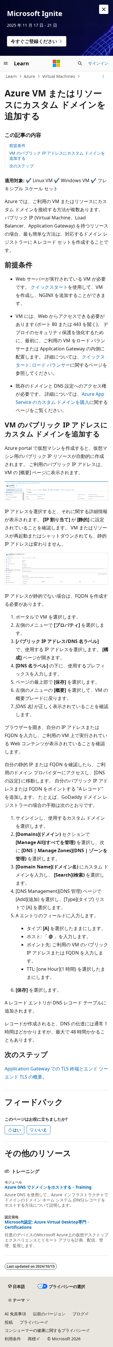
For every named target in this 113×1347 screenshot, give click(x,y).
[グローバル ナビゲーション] (6, 63)
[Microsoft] (56, 63)
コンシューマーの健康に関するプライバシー (45, 1330)
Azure (29, 76)
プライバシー (32, 1322)
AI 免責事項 (15, 1313)
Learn (11, 76)
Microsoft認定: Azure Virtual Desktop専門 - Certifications (47, 1224)
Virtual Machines (58, 76)
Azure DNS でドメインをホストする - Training (48, 1187)
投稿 (9, 1322)
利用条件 (13, 1338)
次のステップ (21, 166)
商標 (32, 1338)
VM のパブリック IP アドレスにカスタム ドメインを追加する (57, 155)
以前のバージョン (49, 1313)
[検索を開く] (80, 63)
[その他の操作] (103, 76)
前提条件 (17, 145)
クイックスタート (49, 287)
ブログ (78, 1313)
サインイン (98, 63)
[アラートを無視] (103, 9)
